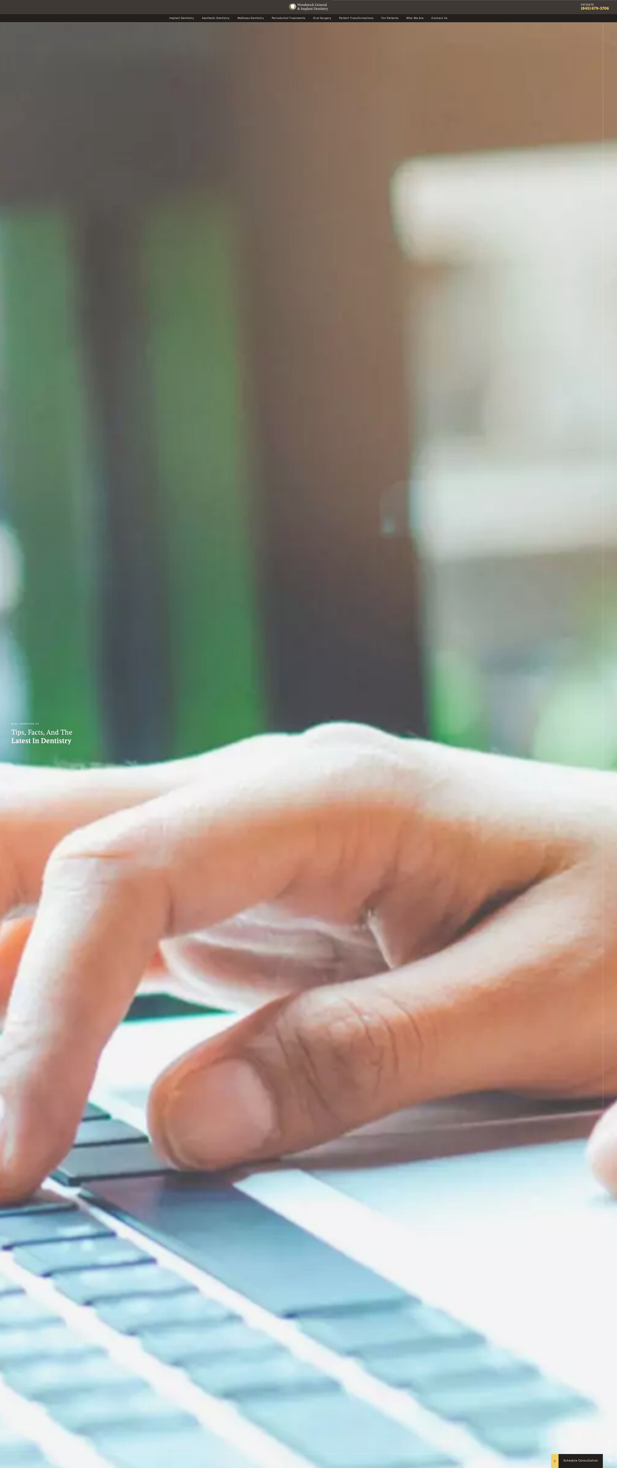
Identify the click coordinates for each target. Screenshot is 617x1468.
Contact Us (439, 18)
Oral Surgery (322, 18)
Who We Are (415, 18)
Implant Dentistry (181, 18)
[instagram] (610, 1452)
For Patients (390, 18)
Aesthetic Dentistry (216, 18)
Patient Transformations (356, 18)
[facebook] (610, 1443)
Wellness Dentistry (250, 18)
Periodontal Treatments (288, 18)
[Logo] (308, 7)
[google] (610, 1460)
